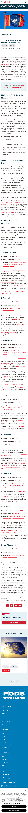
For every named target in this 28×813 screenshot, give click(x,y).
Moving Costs (4, 759)
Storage (3, 736)
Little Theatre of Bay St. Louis (15, 285)
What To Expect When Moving (8, 768)
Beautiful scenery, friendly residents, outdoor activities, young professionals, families (12, 407)
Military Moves (5, 747)
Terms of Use (16, 803)
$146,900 (17, 441)
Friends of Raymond (6, 376)
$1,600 (17, 302)
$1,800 (17, 256)
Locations (3, 765)
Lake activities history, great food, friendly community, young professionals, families (14, 485)
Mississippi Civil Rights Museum (9, 530)
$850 (17, 438)
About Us (3, 719)
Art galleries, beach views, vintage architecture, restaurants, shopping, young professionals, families (14, 264)
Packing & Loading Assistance (8, 745)
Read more (6, 670)
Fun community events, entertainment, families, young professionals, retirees (14, 352)
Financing (3, 739)
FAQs (2, 756)
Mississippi (12, 45)
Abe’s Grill (8, 467)
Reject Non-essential (14, 810)
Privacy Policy (7, 803)
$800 (21, 344)
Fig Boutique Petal (13, 326)
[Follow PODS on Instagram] (6, 778)
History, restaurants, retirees (16, 444)
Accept (14, 806)
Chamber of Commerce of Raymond (13, 384)
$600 (17, 549)
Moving (3, 733)
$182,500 (17, 552)
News (2, 724)
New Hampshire (14, 666)
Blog (2, 771)
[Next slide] (17, 681)
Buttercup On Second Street (8, 282)
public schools (10, 363)
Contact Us (4, 716)
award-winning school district (8, 332)
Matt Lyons (4, 48)
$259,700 (17, 402)
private (3, 363)
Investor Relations (5, 721)
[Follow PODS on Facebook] (2, 778)
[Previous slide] (11, 681)
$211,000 (17, 305)
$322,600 (17, 513)
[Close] (25, 790)
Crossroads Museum (10, 462)
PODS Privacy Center (7, 801)
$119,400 (17, 480)
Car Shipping (4, 742)
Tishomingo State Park (11, 62)
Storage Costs (4, 762)
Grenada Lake (4, 496)
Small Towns (4, 45)
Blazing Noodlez (16, 467)
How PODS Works (5, 710)
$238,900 (17, 259)
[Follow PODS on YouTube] (9, 778)
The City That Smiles (21, 491)
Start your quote (14, 622)
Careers (3, 713)
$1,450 (21, 510)
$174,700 (17, 347)
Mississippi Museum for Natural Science (11, 532)
